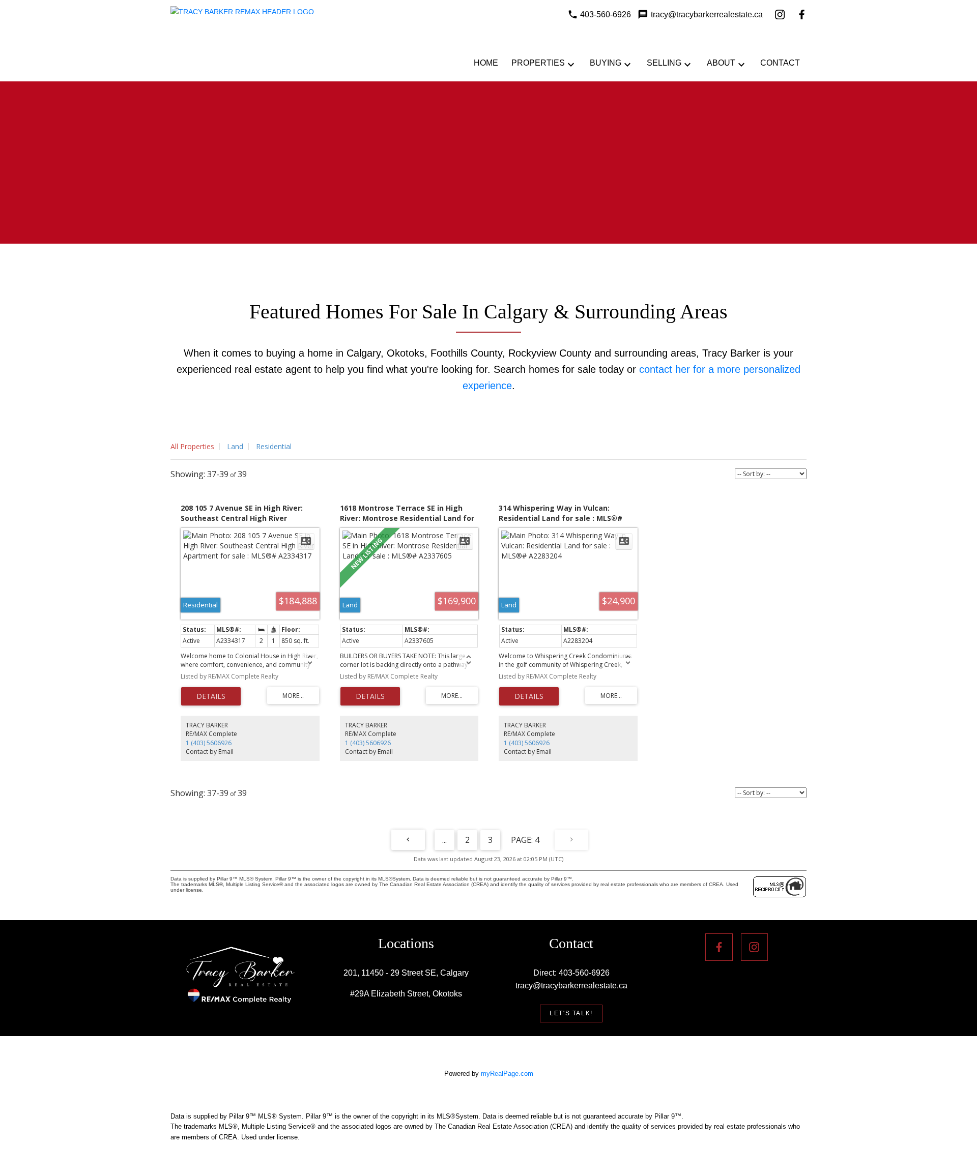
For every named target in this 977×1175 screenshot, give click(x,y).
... (444, 839)
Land (235, 446)
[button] (571, 1013)
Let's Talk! (571, 1013)
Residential (274, 446)
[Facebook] (802, 14)
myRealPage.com (507, 1073)
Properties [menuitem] (538, 62)
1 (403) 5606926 (209, 743)
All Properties (192, 446)
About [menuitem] (721, 62)
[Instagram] (780, 14)
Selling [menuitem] (664, 62)
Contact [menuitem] (780, 62)
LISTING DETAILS (211, 696)
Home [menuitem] (486, 62)
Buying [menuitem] (605, 62)
